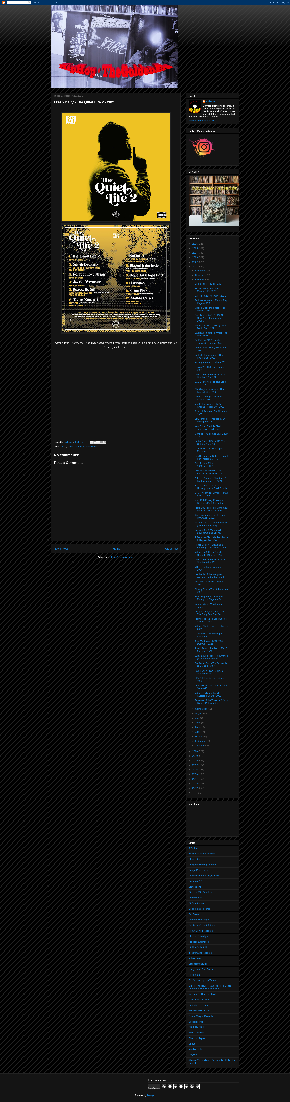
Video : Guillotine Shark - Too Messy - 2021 (210, 309)
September (201, 708)
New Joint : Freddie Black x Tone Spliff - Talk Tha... (209, 427)
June (198, 722)
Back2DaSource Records (202, 853)
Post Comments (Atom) (122, 557)
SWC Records (196, 1032)
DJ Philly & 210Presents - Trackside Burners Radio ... (210, 341)
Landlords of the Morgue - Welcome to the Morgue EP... (211, 575)
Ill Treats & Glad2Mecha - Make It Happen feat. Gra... (211, 539)
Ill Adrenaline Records (200, 952)
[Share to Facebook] (101, 442)
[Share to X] (98, 442)
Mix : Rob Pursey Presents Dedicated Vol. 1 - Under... (210, 501)
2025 (195, 248)
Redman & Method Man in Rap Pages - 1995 (211, 302)
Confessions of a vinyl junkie (204, 875)
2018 (195, 760)
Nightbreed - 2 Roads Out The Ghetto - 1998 (211, 620)
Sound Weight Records (201, 1016)
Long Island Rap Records (202, 969)
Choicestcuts (195, 859)
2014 (195, 778)
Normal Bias (195, 974)
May (197, 727)
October (199, 279)
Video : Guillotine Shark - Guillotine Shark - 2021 (208, 694)
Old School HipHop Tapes (202, 980)
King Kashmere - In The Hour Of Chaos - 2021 (210, 516)
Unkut (192, 1043)
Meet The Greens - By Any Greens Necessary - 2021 (209, 405)
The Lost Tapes (197, 1038)
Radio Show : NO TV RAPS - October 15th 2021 (210, 442)
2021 (64, 446)
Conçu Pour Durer (198, 870)
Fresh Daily (73, 446)
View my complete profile (202, 120)
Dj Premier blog (197, 903)
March (199, 736)
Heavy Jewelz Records (201, 930)
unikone (210, 101)
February (200, 741)
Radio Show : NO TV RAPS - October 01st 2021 (210, 672)
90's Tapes (194, 848)
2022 (195, 262)
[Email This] (92, 442)
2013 (195, 783)
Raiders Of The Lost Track (203, 994)
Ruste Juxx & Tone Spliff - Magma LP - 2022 (208, 290)
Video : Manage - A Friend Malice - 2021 (208, 398)
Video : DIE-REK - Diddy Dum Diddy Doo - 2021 (210, 327)
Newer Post (61, 548)
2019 (195, 755)
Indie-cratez (195, 958)
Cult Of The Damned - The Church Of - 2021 (209, 356)
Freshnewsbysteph (199, 919)
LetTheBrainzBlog (198, 963)
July (197, 718)
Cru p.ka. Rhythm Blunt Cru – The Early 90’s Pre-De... (210, 613)
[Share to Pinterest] (104, 442)
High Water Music (88, 446)
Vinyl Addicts (195, 1049)
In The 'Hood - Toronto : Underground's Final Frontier (211, 487)
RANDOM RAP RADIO (200, 999)
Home (116, 548)
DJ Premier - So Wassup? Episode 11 (208, 450)
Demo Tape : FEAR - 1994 (209, 283)
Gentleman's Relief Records (203, 925)
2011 (195, 792)
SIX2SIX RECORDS (199, 1010)
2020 (195, 751)
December (201, 270)
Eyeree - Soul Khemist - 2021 (210, 295)
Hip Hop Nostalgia (198, 936)
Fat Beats (194, 914)
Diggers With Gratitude (201, 892)
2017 (195, 765)
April (198, 731)
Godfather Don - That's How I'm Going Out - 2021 (211, 664)
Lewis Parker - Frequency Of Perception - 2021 (210, 420)
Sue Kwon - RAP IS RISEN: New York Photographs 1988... (209, 318)
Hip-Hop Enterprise (199, 941)
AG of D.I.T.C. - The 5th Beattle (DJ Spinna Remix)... (211, 524)
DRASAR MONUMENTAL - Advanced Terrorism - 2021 (210, 472)
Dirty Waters (195, 897)
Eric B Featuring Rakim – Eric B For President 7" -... (211, 457)
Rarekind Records (198, 1005)
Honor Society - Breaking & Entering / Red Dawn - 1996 (211, 546)
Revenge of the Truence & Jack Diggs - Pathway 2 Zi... (211, 701)
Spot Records (196, 1021)
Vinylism (193, 1054)
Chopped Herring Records (202, 864)
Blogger (150, 1095)
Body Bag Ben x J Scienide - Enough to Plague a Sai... (210, 598)
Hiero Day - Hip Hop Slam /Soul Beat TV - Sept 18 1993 (211, 509)
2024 (195, 252)
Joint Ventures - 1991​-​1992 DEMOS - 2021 (209, 642)
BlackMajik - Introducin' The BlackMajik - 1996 (209, 390)
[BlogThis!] (95, 442)
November (201, 275)
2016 (195, 769)
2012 (195, 788)
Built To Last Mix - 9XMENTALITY (204, 464)
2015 (195, 774)
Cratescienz (195, 886)
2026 (195, 243)
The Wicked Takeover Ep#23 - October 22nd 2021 (211, 376)
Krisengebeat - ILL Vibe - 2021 (211, 362)
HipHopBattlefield (198, 947)
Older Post (171, 548)
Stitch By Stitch (196, 1027)
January (199, 745)
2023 (195, 257)
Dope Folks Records (199, 908)
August (199, 713)
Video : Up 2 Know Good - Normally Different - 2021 (209, 553)
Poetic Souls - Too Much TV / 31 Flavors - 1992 (212, 650)
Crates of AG (195, 881)
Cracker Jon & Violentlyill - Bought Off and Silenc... (208, 531)
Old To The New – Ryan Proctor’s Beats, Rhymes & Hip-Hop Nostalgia (210, 987)
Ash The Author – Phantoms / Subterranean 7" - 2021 (210, 479)
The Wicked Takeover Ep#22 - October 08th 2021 (211, 561)
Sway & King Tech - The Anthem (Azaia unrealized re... (212, 657)
